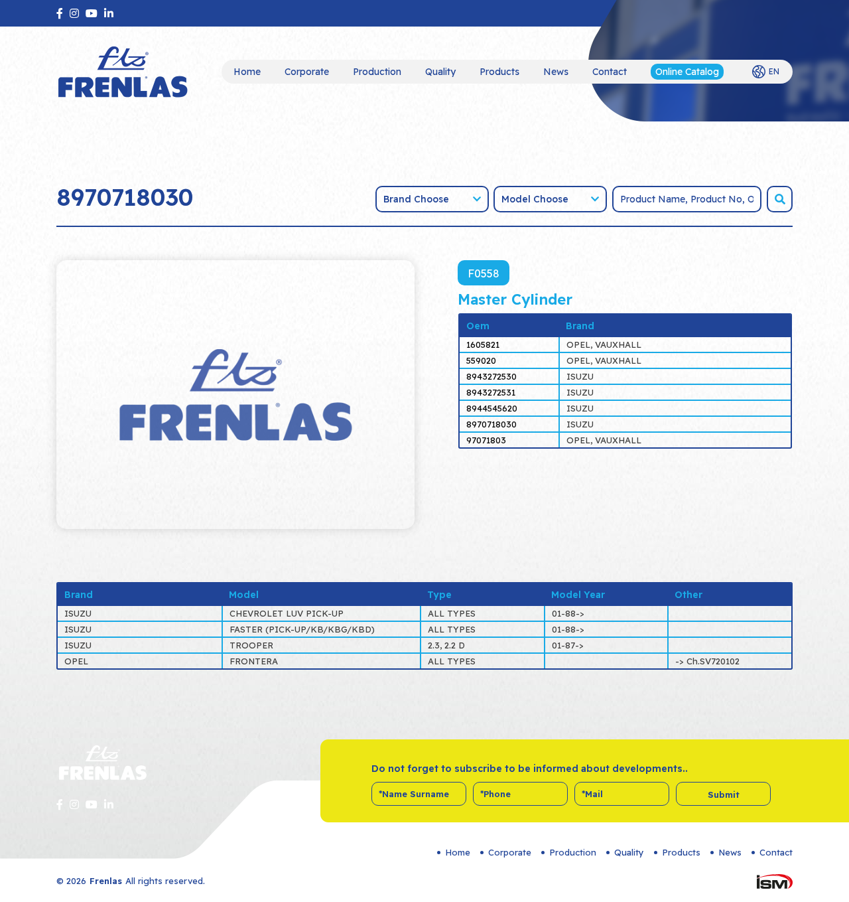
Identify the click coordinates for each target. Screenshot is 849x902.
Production (377, 72)
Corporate (307, 72)
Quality (440, 72)
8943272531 (490, 392)
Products (499, 72)
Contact (609, 72)
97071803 (486, 440)
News (555, 72)
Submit (724, 794)
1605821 (482, 344)
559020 (481, 360)
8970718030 (491, 424)
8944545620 (491, 408)
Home (247, 72)
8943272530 (491, 376)
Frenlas (106, 880)
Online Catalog (687, 72)
